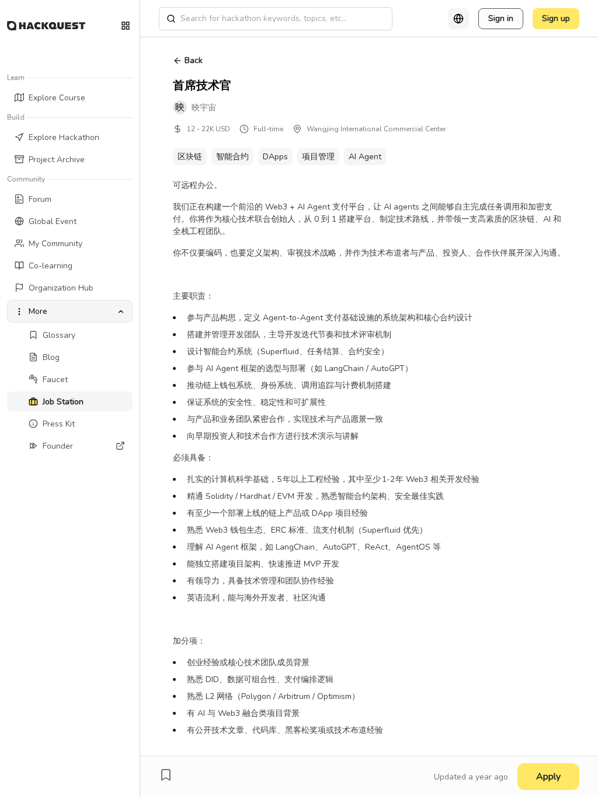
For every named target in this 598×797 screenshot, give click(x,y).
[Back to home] (46, 25)
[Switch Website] (126, 26)
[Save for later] (166, 775)
